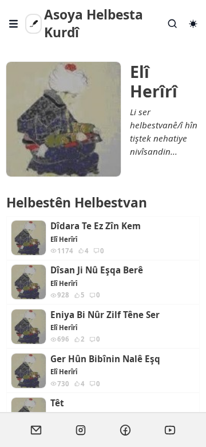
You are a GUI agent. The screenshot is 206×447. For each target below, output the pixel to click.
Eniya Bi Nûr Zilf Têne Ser (105, 314)
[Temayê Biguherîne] (192, 23)
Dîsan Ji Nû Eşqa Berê (96, 270)
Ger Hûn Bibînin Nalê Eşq (105, 359)
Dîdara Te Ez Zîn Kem (95, 226)
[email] (36, 429)
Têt (57, 403)
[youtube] (170, 429)
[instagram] (80, 429)
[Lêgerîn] (173, 23)
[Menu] (14, 23)
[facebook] (125, 429)
